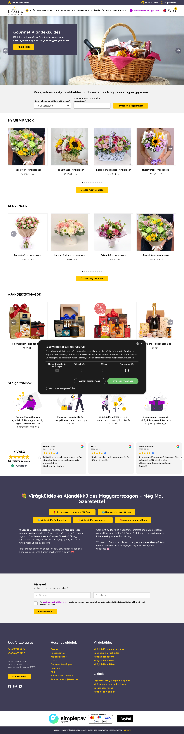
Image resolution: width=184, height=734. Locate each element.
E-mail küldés (19, 676)
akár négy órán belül (70, 420)
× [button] (141, 344)
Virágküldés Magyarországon (109, 649)
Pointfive (127, 730)
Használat (56, 668)
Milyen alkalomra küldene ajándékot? (52, 101)
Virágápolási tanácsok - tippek (110, 684)
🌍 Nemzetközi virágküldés (116, 512)
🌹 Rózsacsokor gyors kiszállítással (72, 512)
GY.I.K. (54, 660)
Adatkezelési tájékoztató (64, 679)
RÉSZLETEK (24, 50)
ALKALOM (52, 10)
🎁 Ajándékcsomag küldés (133, 520)
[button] (182, 458)
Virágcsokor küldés (104, 660)
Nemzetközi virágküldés (146, 10)
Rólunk (54, 649)
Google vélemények (61, 664)
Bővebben (129, 357)
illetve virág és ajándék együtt (156, 420)
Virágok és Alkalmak (104, 691)
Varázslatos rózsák (104, 688)
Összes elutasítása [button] (89, 381)
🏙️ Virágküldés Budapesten (51, 520)
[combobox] (137, 343)
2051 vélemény (15, 461)
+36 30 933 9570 (16, 649)
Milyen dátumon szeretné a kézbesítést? (87, 99)
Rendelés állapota (20, 2)
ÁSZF (53, 671)
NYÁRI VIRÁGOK (38, 10)
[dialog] (92, 367)
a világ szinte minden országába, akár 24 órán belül (113, 420)
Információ (118, 10)
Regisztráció (170, 2)
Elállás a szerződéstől (62, 675)
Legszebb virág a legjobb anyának (112, 680)
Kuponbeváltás (59, 656)
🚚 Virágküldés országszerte (92, 520)
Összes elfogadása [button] (122, 381)
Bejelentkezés (151, 2)
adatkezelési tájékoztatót (55, 602)
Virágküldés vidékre (104, 664)
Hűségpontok (58, 653)
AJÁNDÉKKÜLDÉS (100, 10)
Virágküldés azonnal (104, 656)
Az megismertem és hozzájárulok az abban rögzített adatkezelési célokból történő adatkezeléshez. (92, 603)
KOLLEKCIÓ (67, 10)
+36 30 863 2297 (16, 653)
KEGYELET (82, 10)
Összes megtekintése (92, 190)
